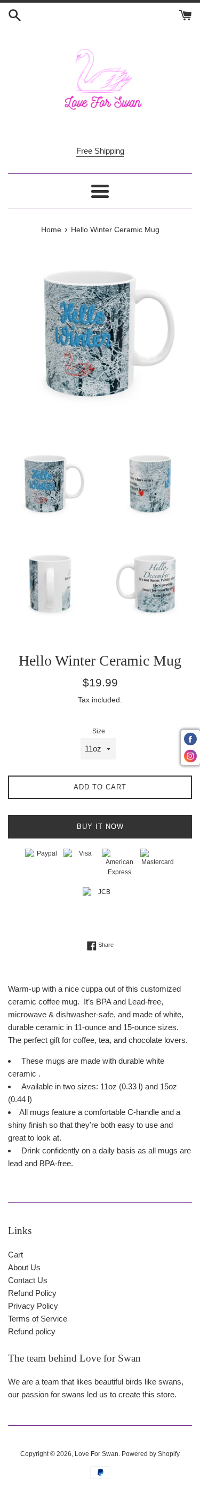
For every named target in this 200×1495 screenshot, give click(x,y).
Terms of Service (37, 1318)
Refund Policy (32, 1293)
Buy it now (100, 826)
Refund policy (31, 1331)
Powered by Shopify (151, 1454)
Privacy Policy (33, 1305)
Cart (15, 1254)
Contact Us (27, 1280)
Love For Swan (96, 1454)
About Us (24, 1267)
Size (98, 731)
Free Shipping (100, 150)
